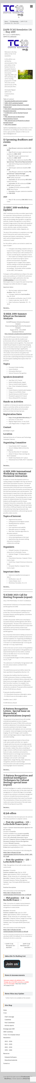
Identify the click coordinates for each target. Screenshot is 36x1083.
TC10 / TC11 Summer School (11, 1034)
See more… (6, 308)
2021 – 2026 (8, 1041)
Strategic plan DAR (9, 1029)
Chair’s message (9, 1016)
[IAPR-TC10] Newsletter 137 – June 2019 (25, 945)
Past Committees (10, 1022)
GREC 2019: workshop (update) (14, 103)
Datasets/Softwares (11, 1057)
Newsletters (6, 1037)
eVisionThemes (27, 1078)
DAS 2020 (12, 193)
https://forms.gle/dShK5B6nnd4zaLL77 (20, 417)
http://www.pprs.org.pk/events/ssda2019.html (18, 334)
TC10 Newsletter (14, 21)
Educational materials (11, 1060)
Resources (6, 1053)
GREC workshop (8, 1031)
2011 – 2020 (8, 1044)
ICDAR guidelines (8, 280)
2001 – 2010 (8, 1047)
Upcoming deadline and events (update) (16, 101)
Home (6, 21)
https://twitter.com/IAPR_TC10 (18, 986)
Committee (8, 1019)
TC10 (5, 1013)
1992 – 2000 (8, 1050)
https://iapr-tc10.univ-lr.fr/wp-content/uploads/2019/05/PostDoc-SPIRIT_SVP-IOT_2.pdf (18, 854)
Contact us (6, 1063)
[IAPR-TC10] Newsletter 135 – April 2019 (11, 945)
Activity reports (9, 1025)
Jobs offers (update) (10, 124)
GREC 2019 (17, 154)
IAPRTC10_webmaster (10, 36)
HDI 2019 (28, 179)
